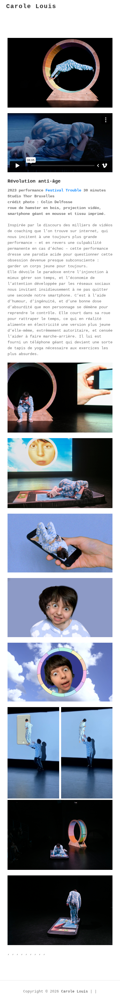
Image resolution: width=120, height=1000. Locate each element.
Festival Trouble (63, 190)
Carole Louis (31, 6)
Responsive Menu (113, 7)
